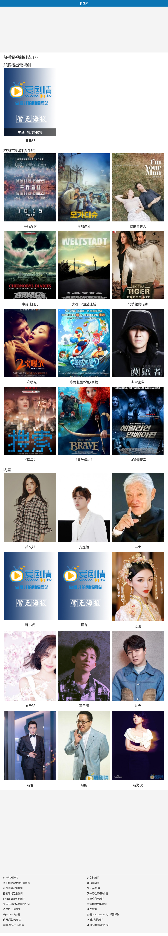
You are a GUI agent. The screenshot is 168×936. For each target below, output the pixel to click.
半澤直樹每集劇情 (97, 903)
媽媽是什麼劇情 (11, 909)
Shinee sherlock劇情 (14, 898)
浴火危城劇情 (10, 877)
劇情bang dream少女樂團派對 (103, 914)
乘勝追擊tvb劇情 (12, 919)
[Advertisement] (84, 29)
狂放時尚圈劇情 (95, 898)
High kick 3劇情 (11, 914)
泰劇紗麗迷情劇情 (13, 888)
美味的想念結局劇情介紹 (16, 903)
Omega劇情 (93, 888)
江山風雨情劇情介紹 (98, 924)
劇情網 (84, 3)
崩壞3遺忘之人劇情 (13, 924)
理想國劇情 (93, 882)
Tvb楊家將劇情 (95, 919)
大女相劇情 (93, 877)
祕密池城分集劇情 (13, 893)
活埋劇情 (92, 909)
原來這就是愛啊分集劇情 (16, 882)
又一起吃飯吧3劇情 (97, 893)
